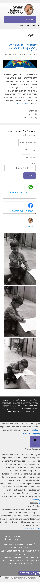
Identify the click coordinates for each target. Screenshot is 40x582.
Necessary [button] (35, 500)
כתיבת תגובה (28, 118)
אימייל (33, 150)
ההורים (31, 111)
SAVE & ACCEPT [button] (32, 529)
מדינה (33, 163)
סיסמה (33, 158)
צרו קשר (30, 226)
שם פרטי (32, 135)
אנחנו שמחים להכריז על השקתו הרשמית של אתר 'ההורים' (22, 47)
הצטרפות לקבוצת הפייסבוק (22, 211)
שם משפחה (31, 142)
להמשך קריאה (22, 104)
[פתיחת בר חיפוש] (7, 19)
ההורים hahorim (16, 8)
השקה (31, 114)
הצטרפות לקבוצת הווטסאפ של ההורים (21, 194)
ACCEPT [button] (26, 434)
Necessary (33, 503)
